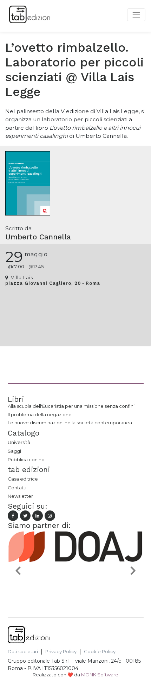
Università (19, 442)
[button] (18, 570)
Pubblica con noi (27, 459)
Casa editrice (23, 479)
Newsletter (20, 496)
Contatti (17, 487)
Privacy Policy (61, 651)
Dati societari (23, 651)
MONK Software (99, 674)
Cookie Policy (100, 651)
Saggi (14, 451)
